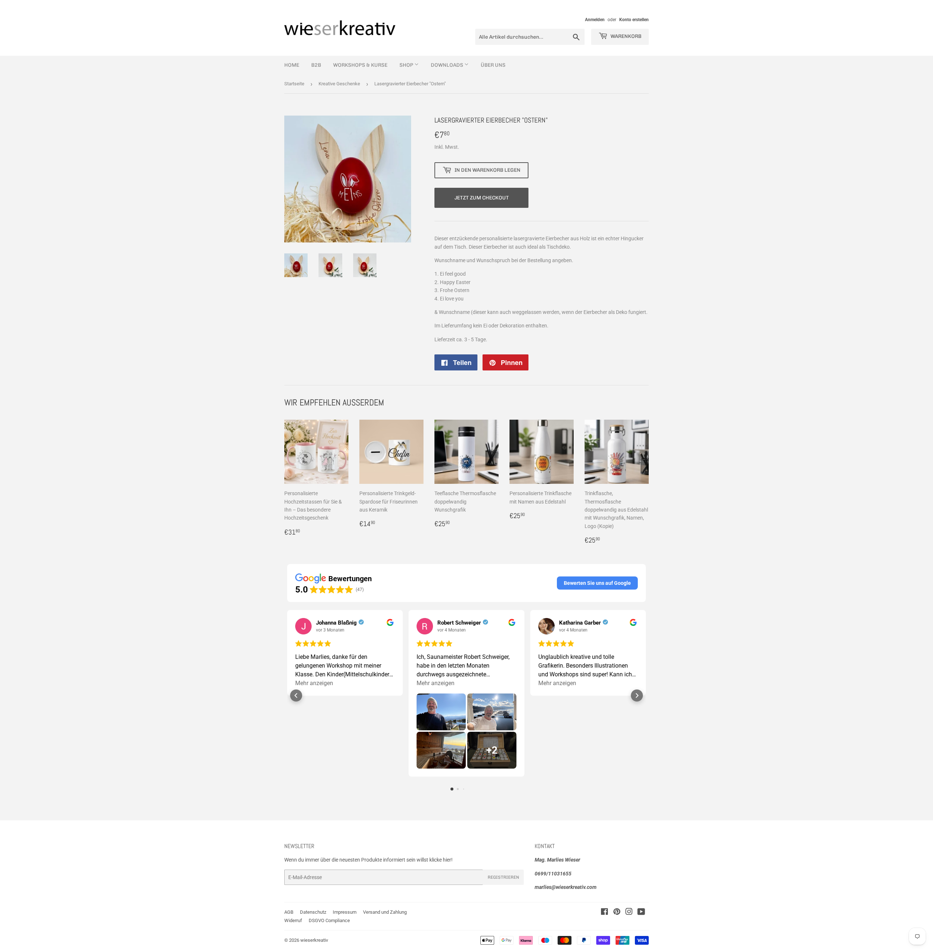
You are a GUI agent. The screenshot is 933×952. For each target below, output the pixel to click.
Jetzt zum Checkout (481, 198)
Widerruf (293, 920)
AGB (288, 912)
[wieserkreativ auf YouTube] (641, 913)
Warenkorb (625, 36)
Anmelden (595, 19)
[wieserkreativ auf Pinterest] (617, 913)
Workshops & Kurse (360, 65)
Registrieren (503, 877)
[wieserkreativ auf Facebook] (604, 913)
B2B (316, 65)
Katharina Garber (580, 622)
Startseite (294, 83)
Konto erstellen (634, 19)
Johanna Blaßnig (336, 622)
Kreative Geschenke (339, 83)
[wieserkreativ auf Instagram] (629, 913)
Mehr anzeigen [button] (314, 683)
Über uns (493, 65)
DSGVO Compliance (329, 920)
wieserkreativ (314, 940)
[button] (597, 583)
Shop (406, 65)
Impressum (344, 912)
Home (291, 65)
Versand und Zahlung (385, 912)
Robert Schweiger (459, 622)
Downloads (447, 65)
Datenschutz (313, 912)
